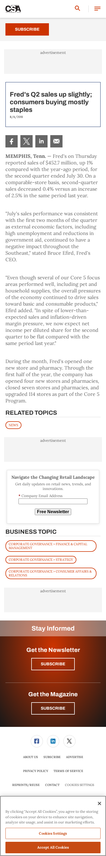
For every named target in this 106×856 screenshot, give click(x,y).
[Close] (99, 803)
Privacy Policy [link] (35, 771)
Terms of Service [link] (68, 771)
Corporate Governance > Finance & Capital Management (48, 546)
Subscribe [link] (52, 757)
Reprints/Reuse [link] (26, 785)
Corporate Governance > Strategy (41, 560)
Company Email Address (40, 496)
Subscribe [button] (53, 664)
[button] (97, 8)
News (13, 425)
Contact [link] (52, 785)
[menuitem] (11, 141)
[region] (53, 826)
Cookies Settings (79, 785)
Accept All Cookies (53, 847)
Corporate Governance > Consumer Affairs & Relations (50, 573)
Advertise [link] (74, 757)
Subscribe (27, 29)
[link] (11, 141)
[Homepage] (13, 9)
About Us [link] (30, 757)
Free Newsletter (53, 511)
